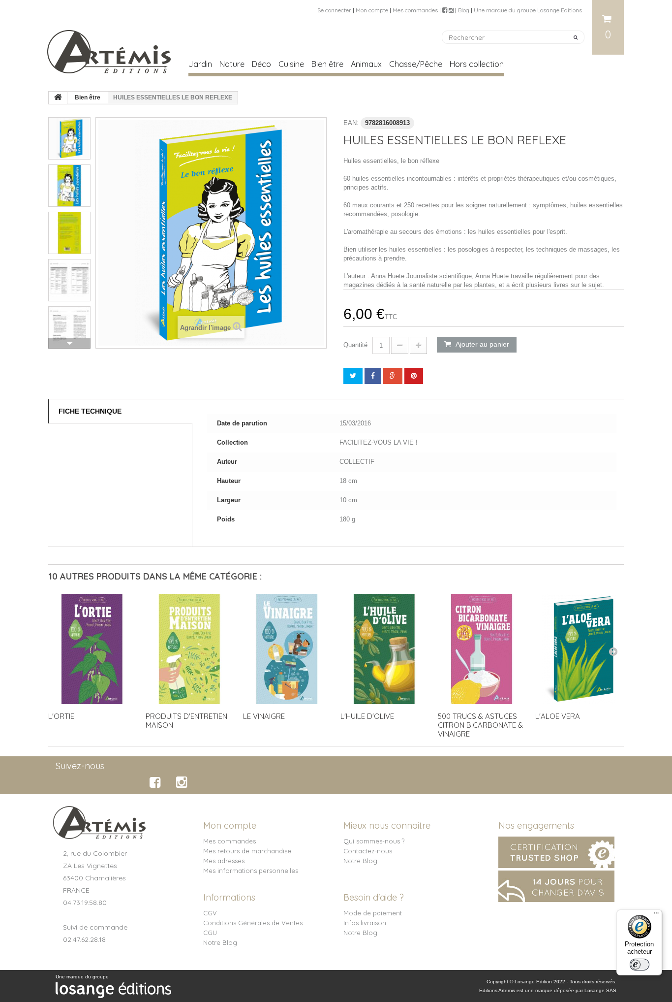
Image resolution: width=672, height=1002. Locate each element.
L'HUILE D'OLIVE (367, 716)
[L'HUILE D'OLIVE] (384, 649)
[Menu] (656, 915)
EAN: (351, 123)
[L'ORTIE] (92, 649)
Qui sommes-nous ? (373, 841)
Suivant (69, 343)
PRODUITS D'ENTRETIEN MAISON (186, 720)
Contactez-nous (367, 851)
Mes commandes (415, 10)
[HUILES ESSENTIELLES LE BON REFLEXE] (69, 138)
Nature (231, 64)
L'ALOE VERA (557, 716)
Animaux (366, 64)
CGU (210, 933)
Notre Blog (360, 861)
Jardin (200, 64)
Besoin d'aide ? (373, 897)
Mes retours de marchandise (247, 851)
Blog (463, 10)
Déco (261, 64)
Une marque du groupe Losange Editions (528, 10)
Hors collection (477, 64)
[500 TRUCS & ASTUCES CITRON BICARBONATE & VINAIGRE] (481, 649)
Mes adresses (223, 861)
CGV (210, 913)
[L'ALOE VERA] (579, 649)
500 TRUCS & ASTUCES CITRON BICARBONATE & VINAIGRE (480, 725)
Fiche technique (90, 411)
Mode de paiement (372, 913)
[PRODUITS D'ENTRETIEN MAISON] (189, 649)
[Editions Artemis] (110, 48)
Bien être (327, 64)
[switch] (639, 964)
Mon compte (372, 10)
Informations (229, 897)
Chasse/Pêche (415, 64)
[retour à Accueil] (58, 98)
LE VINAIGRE (264, 716)
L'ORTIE (61, 716)
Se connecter (334, 10)
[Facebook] (157, 782)
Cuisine (291, 64)
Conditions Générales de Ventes (253, 923)
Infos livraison (364, 923)
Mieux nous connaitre (386, 825)
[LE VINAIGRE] (287, 649)
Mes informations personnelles (250, 870)
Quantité (355, 345)
